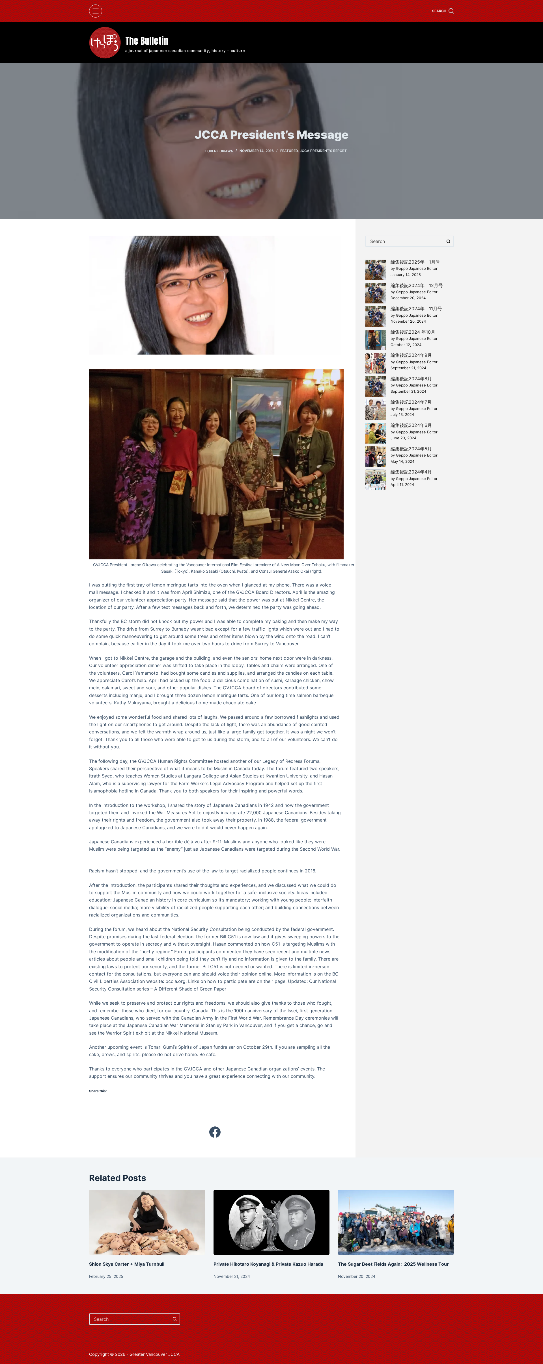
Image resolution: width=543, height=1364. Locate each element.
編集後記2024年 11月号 (416, 308)
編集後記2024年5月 (411, 448)
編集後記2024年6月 (411, 425)
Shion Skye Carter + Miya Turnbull (127, 1264)
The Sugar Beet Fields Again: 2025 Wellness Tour (393, 1264)
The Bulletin (146, 41)
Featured (289, 151)
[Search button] (448, 241)
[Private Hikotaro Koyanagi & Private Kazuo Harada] (271, 1222)
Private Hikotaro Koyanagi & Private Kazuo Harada (268, 1264)
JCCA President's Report (323, 151)
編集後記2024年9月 (411, 355)
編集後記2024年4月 (411, 472)
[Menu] (95, 11)
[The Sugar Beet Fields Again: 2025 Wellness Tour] (396, 1222)
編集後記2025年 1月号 (415, 262)
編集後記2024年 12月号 (417, 285)
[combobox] (404, 241)
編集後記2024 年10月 (413, 332)
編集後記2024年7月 (411, 402)
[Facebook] (215, 1132)
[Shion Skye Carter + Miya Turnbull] (147, 1222)
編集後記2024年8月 (411, 378)
